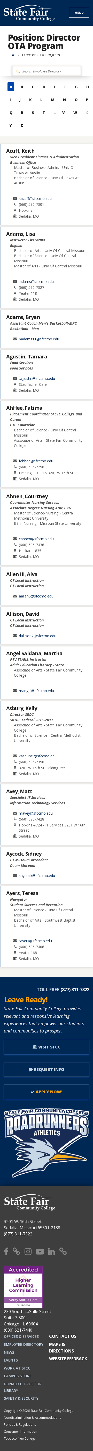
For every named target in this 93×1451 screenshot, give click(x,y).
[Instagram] (28, 1251)
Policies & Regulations (20, 1424)
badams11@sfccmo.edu (39, 339)
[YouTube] (40, 1251)
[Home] (13, 54)
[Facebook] (6, 1251)
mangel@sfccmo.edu (36, 690)
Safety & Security (21, 1398)
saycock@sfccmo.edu (37, 875)
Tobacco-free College (20, 1438)
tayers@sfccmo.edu (35, 940)
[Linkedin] (51, 1251)
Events (11, 1360)
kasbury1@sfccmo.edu (38, 755)
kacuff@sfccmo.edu (35, 198)
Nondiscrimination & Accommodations (32, 1417)
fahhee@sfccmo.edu (36, 460)
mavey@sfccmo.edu (36, 813)
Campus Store (18, 1375)
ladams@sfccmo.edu (36, 281)
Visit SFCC (49, 1047)
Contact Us (62, 1336)
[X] (16, 1251)
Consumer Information (20, 1431)
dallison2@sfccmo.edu (37, 635)
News (9, 1352)
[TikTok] (63, 1251)
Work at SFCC (17, 1368)
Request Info (48, 1069)
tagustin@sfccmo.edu (37, 378)
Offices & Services (21, 1336)
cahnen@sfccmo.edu (36, 538)
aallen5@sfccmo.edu (36, 596)
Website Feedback (68, 1359)
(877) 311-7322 (18, 1234)
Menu (79, 12)
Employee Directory (23, 1344)
